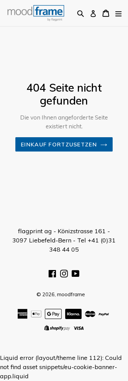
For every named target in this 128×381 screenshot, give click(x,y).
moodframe (71, 294)
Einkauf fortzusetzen (59, 144)
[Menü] (118, 13)
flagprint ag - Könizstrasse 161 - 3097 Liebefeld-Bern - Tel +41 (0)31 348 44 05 (64, 240)
